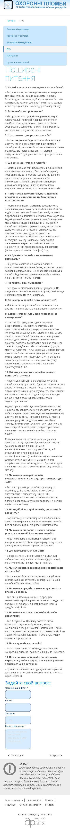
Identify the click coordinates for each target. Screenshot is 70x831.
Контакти (49, 804)
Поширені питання (23, 74)
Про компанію (34, 800)
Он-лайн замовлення (30, 804)
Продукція (10, 804)
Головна (11, 20)
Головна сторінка (14, 800)
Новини (49, 800)
